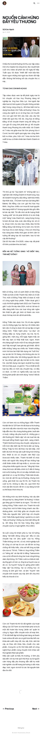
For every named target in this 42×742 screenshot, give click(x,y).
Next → (36, 708)
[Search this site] (34, 3)
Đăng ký (21, 728)
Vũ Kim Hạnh (8, 29)
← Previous (8, 708)
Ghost (28, 733)
